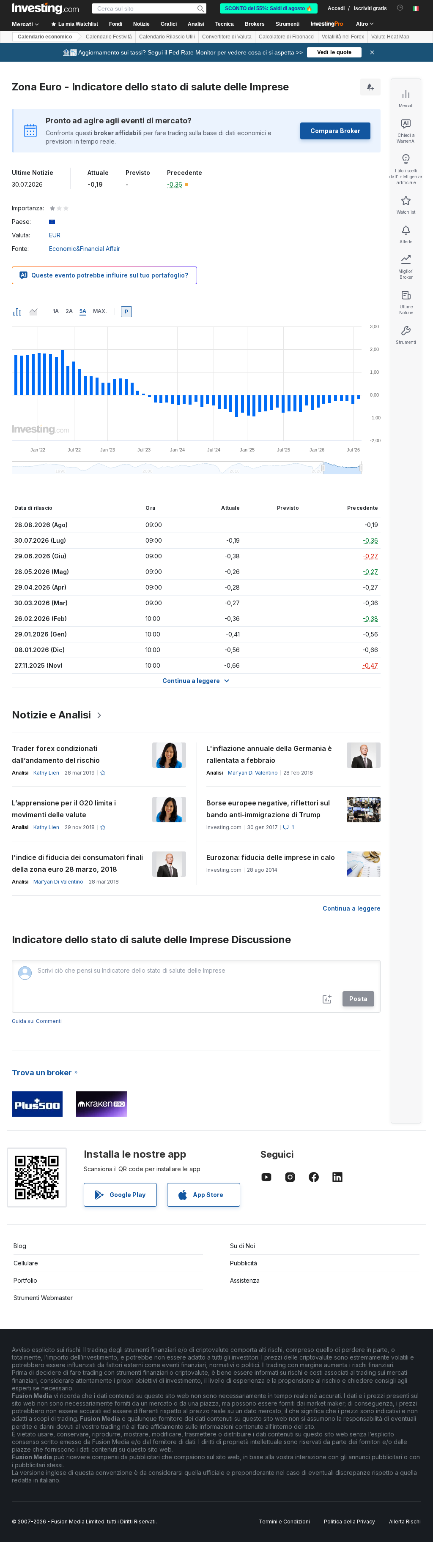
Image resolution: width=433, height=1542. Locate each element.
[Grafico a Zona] (33, 311)
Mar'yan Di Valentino (253, 773)
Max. (100, 311)
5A (82, 311)
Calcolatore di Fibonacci (287, 37)
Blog (20, 1245)
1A (56, 311)
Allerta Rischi (405, 1521)
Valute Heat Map (390, 37)
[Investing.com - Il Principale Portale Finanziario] (45, 8)
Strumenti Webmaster (43, 1297)
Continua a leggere (352, 908)
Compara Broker (335, 130)
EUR (54, 235)
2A (69, 311)
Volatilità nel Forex (343, 37)
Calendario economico (45, 37)
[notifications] (400, 8)
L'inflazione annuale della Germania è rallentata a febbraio (269, 754)
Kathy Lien (46, 773)
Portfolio (25, 1280)
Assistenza (245, 1280)
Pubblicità (243, 1263)
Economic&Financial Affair (84, 248)
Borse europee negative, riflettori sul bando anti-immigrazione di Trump (268, 809)
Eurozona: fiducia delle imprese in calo (270, 857)
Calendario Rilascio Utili (167, 37)
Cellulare (26, 1263)
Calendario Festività (109, 37)
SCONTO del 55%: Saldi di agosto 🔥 (268, 8)
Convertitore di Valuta (227, 37)
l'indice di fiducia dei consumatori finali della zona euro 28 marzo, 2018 (77, 863)
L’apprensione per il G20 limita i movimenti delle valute (64, 809)
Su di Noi (242, 1245)
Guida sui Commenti (37, 1021)
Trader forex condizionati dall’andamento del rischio (56, 754)
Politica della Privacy (349, 1521)
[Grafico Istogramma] (17, 311)
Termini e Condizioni (284, 1521)
